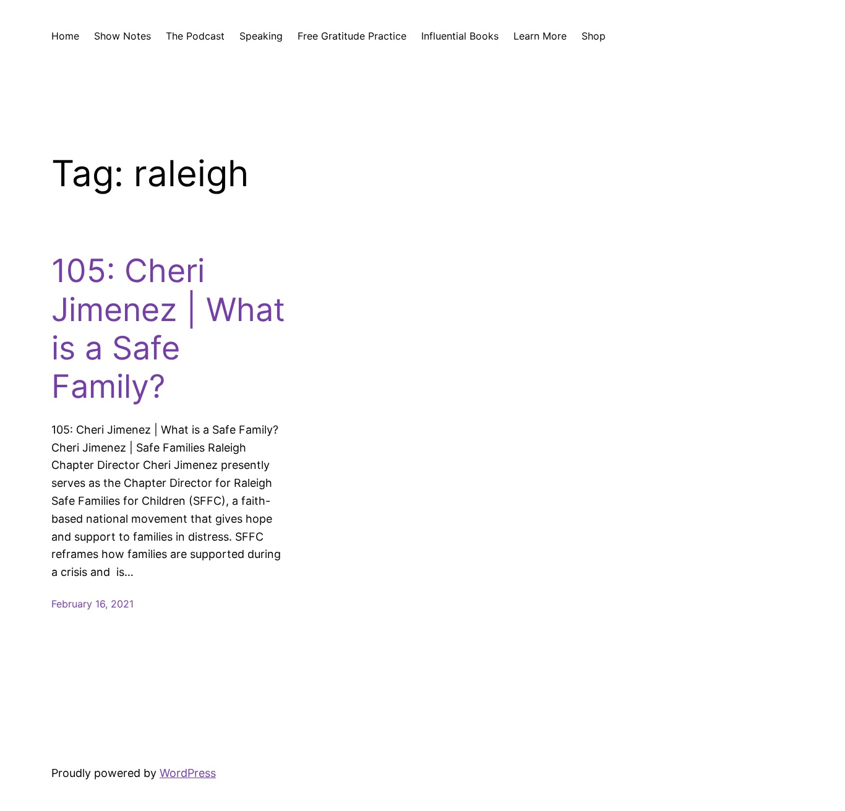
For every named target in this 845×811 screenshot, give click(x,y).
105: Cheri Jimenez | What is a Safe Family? (168, 329)
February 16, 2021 (92, 604)
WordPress (188, 772)
